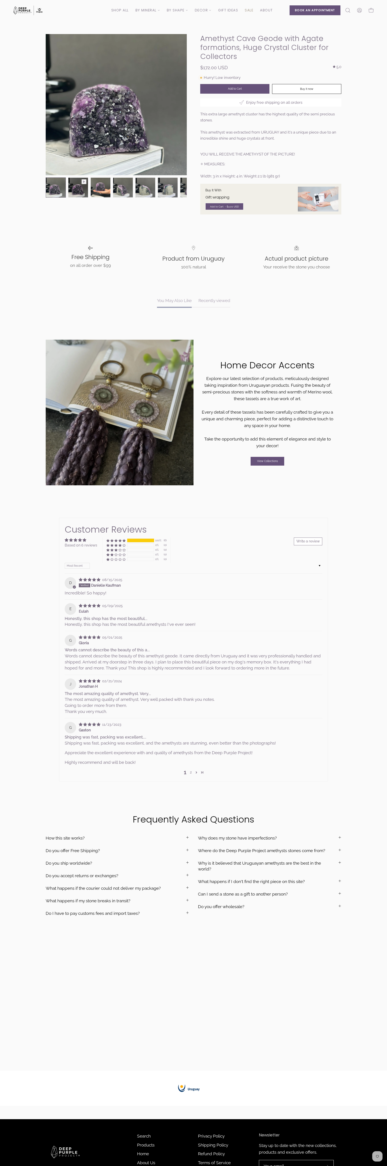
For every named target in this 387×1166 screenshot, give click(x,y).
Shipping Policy (213, 1144)
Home (143, 1153)
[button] (348, 10)
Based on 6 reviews (81, 545)
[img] (337, 67)
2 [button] (191, 772)
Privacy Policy (211, 1136)
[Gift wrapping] (318, 199)
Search (144, 1136)
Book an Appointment (315, 10)
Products (146, 1144)
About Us (146, 1162)
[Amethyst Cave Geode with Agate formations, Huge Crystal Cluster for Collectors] (56, 187)
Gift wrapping (217, 197)
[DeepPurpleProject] (28, 10)
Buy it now (306, 89)
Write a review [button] (308, 541)
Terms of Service (214, 1162)
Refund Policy (211, 1153)
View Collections (267, 461)
